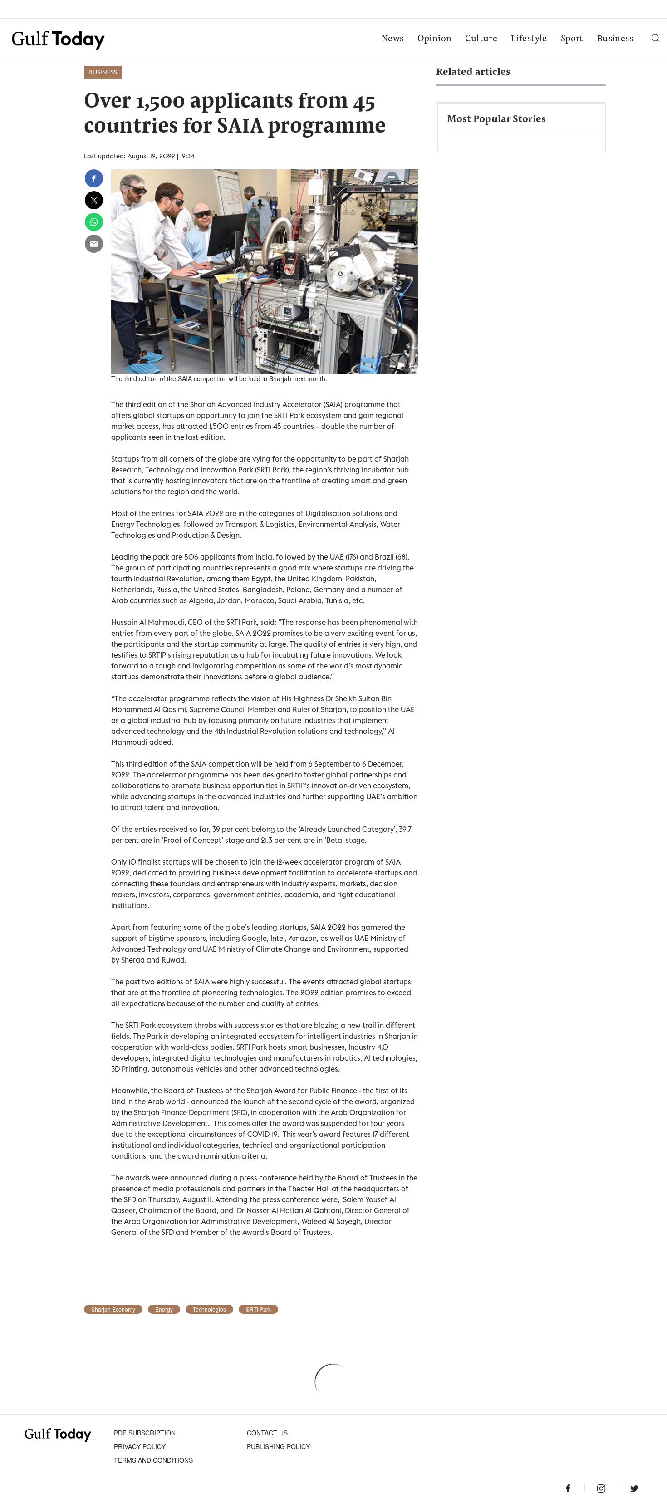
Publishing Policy (278, 1446)
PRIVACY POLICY (140, 1446)
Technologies (209, 1309)
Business (615, 39)
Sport (572, 39)
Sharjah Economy (113, 1309)
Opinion (434, 39)
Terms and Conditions (153, 1460)
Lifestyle (529, 39)
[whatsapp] (94, 222)
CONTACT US (267, 1432)
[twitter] (94, 200)
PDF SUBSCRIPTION (145, 1432)
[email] (94, 244)
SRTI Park (258, 1309)
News (393, 39)
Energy (164, 1309)
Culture (481, 39)
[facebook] (94, 178)
